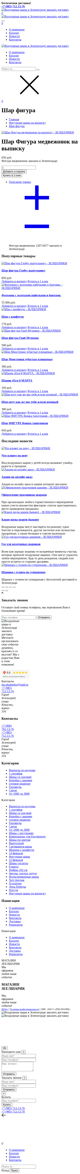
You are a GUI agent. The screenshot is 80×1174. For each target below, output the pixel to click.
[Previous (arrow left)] (2, 590)
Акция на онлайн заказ (16, 476)
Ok (4, 1048)
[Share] (6, 587)
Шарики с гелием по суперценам (23, 572)
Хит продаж (16, 880)
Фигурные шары (19, 856)
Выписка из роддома (22, 770)
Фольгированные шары (24, 876)
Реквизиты (16, 924)
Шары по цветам (19, 839)
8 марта (13, 866)
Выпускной (16, 843)
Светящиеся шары (20, 846)
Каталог (14, 32)
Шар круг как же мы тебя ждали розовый (29, 401)
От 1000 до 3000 (19, 793)
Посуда (13, 890)
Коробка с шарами (20, 780)
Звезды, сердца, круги (23, 873)
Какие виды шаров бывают (20, 519)
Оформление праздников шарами (24, 494)
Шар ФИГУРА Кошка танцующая (24, 423)
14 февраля (16, 853)
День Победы (17, 886)
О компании (17, 29)
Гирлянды (15, 787)
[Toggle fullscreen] (10, 587)
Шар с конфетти (12, 316)
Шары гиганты (18, 863)
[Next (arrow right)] (6, 590)
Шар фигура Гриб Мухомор (20, 337)
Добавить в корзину (14, 281)
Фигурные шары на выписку (27, 893)
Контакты (15, 39)
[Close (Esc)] (2, 587)
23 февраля (16, 860)
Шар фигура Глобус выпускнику (23, 270)
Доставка (15, 921)
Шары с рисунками (21, 833)
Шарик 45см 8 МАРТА (16, 380)
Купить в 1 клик (38, 281)
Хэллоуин (15, 883)
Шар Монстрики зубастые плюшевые (27, 359)
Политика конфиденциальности (24, 1009)
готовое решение (20, 783)
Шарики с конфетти (21, 849)
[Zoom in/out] (14, 587)
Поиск (14, 1170)
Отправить (44, 617)
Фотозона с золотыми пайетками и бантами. (31, 295)
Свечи (13, 790)
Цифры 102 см (18, 870)
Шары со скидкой (20, 777)
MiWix (4, 1009)
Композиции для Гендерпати (27, 836)
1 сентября (15, 773)
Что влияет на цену (14, 455)
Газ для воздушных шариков (21, 544)
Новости (14, 36)
